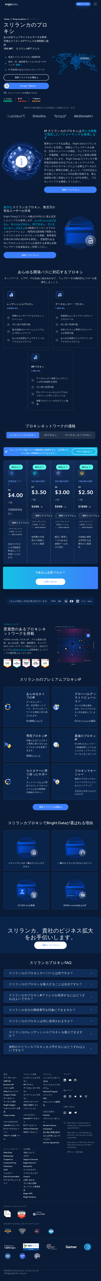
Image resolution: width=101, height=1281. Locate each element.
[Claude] (80, 1096)
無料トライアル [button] (83, 4)
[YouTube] (70, 1080)
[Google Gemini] (75, 1096)
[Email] (70, 1112)
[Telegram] (75, 1112)
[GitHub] (75, 1080)
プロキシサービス (20, 649)
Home (6, 19)
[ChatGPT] (64, 1096)
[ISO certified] (8, 1256)
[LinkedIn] (64, 1080)
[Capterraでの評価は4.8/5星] (36, 100)
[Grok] (86, 1096)
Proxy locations (19, 19)
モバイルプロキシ (20, 224)
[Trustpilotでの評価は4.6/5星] (8, 100)
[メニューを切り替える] (95, 4)
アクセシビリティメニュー (15, 1273)
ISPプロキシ (38, 224)
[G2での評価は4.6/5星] (22, 100)
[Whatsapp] (64, 1112)
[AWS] (7, 1213)
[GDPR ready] (22, 1256)
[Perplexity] (70, 1096)
